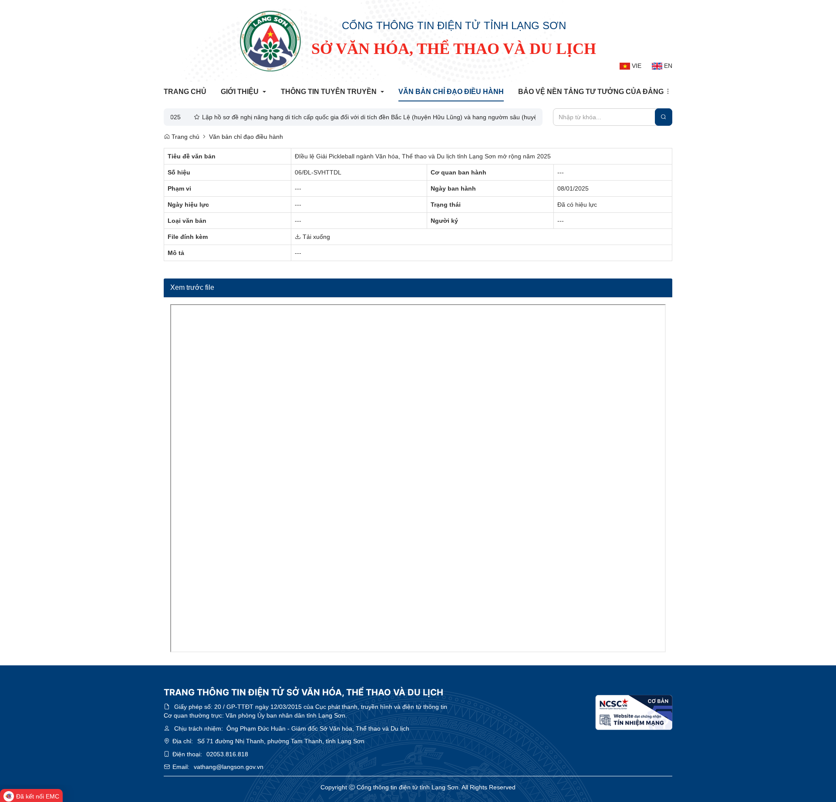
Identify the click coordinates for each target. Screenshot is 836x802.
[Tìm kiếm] (663, 117)
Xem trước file (192, 287)
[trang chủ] (270, 40)
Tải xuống (315, 236)
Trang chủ (184, 136)
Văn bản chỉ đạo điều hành (246, 136)
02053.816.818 (227, 754)
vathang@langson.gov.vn (228, 766)
